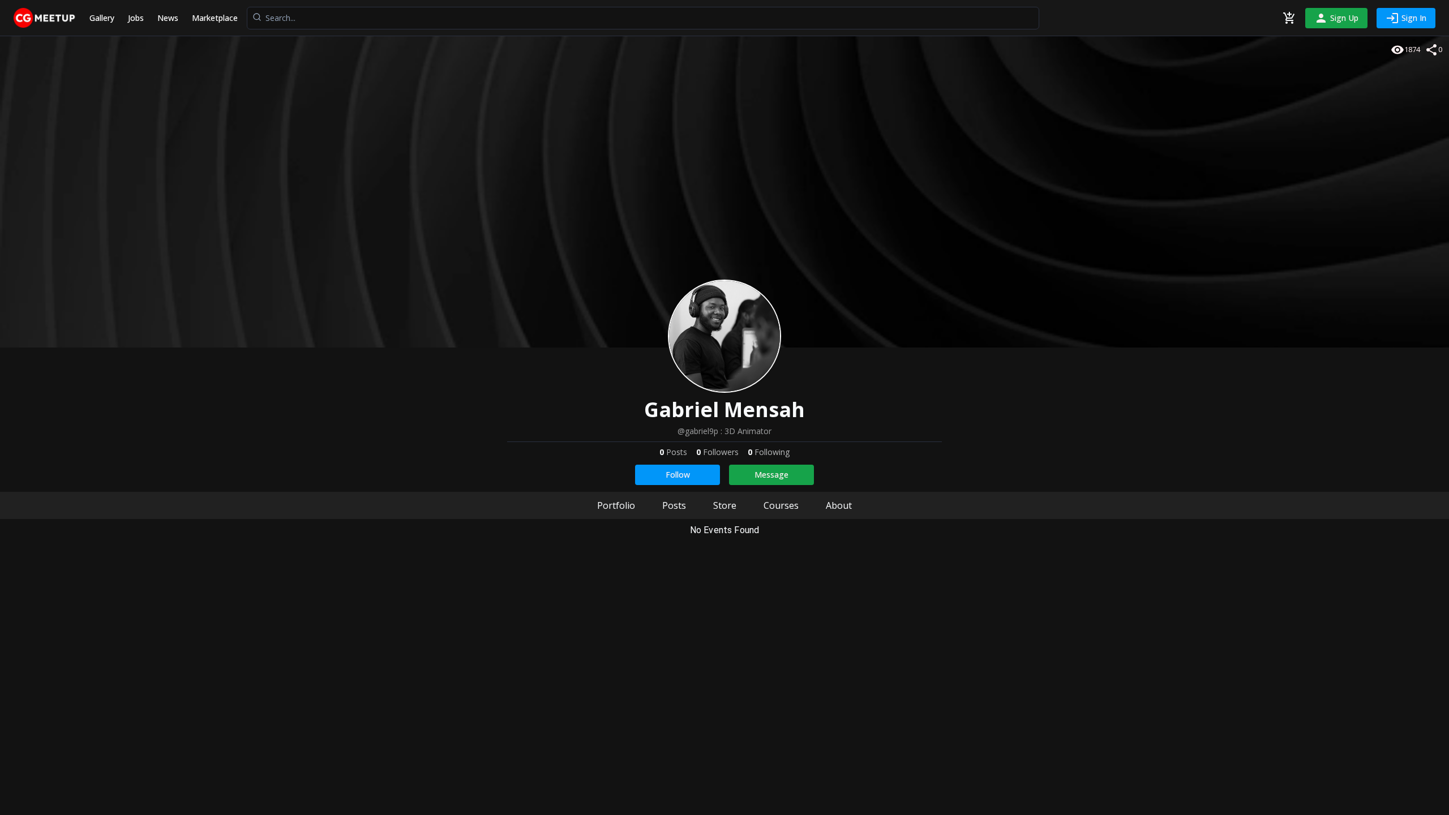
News (167, 17)
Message (771, 474)
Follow (678, 474)
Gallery (101, 17)
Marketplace (215, 17)
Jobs (136, 17)
